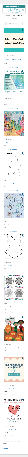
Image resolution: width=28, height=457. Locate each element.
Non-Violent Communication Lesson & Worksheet (13, 60)
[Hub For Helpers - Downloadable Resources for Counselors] (14, 10)
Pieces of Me (7, 224)
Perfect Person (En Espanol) (10, 183)
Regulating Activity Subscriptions (12, 388)
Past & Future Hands (9, 142)
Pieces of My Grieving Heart (10, 265)
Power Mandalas (8, 306)
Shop (13, 15)
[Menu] (4, 10)
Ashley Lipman (13, 149)
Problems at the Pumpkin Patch (11, 347)
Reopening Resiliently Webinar (11, 429)
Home (8, 15)
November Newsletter (9, 101)
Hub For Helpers (14, 67)
